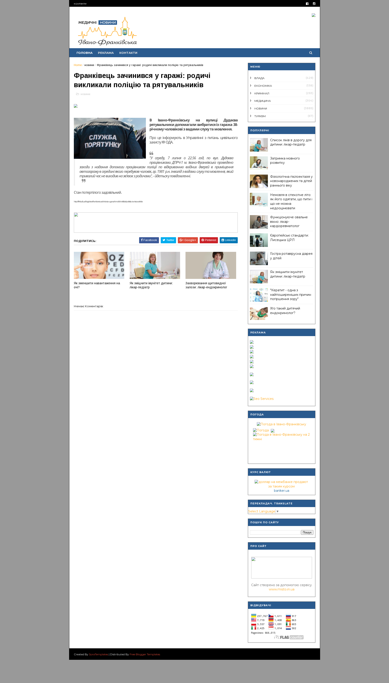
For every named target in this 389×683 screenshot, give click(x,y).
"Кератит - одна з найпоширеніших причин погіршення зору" (290, 294)
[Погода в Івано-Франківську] (281, 424)
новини (89, 65)
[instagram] (314, 3)
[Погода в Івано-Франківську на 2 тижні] (281, 436)
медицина (262, 100)
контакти (80, 3)
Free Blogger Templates (145, 654)
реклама (106, 53)
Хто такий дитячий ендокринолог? (285, 310)
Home (78, 65)
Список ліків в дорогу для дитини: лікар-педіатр (291, 142)
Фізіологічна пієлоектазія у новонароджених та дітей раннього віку (291, 181)
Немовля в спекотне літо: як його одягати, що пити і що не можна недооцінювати (291, 201)
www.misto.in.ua (281, 589)
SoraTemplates (98, 654)
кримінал (261, 93)
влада (259, 78)
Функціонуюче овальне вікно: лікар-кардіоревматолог (289, 221)
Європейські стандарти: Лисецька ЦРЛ (289, 237)
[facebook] (307, 3)
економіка (263, 85)
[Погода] (263, 429)
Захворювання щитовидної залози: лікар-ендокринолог (206, 285)
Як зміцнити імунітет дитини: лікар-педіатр (151, 285)
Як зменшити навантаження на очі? (97, 285)
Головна (85, 53)
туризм (260, 116)
